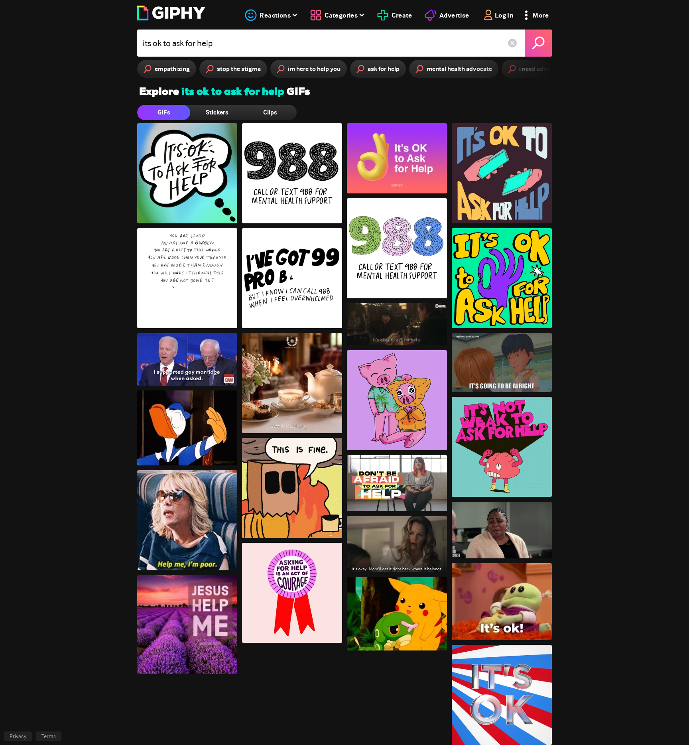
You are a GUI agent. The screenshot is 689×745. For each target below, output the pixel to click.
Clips (270, 112)
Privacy (18, 736)
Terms (48, 736)
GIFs (163, 112)
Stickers (217, 112)
